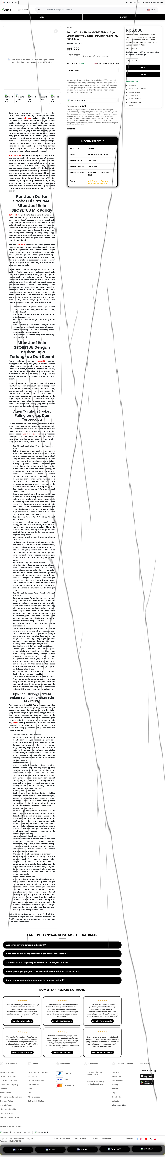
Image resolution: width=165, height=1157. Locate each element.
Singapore (116, 1076)
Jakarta (115, 1101)
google (14, 723)
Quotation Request (8, 1080)
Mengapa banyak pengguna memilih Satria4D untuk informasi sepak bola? (43, 971)
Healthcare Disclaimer (10, 1117)
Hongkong (116, 1072)
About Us (94, 1139)
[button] (56, 31)
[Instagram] (141, 1139)
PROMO (19, 1149)
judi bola (21, 244)
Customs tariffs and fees (11, 1097)
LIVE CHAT (148, 1149)
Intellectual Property (9, 1084)
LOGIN (41, 17)
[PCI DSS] (15, 1132)
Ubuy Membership (8, 1109)
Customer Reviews (36, 1080)
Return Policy (33, 1084)
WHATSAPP (116, 1149)
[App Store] (147, 1077)
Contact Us (107, 1139)
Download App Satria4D (38, 1072)
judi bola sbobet (31, 434)
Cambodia (116, 1097)
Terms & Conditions (61, 1139)
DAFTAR (123, 17)
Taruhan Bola (15, 155)
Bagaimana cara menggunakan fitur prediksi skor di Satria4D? (37, 953)
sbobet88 (41, 361)
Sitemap (3, 1089)
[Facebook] (137, 1139)
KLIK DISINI (71, 129)
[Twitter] (151, 1139)
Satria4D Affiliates (36, 1101)
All (39, 10)
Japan (115, 1093)
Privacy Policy (80, 1139)
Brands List (33, 1076)
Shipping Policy (6, 1101)
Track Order (5, 1093)
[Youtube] (146, 1139)
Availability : (72, 63)
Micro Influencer (7, 1105)
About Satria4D (7, 1072)
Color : (74, 70)
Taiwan (115, 1089)
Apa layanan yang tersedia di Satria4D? (26, 945)
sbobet (27, 118)
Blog (30, 1089)
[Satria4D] (6, 10)
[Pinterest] (155, 1139)
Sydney (115, 1084)
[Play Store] (147, 1083)
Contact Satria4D (7, 1076)
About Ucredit (34, 1097)
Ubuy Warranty (6, 1113)
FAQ (30, 1093)
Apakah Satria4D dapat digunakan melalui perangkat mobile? (37, 962)
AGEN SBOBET (118, 1080)
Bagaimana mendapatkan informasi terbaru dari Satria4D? (35, 980)
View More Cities (119, 1105)
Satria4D (13, 215)
